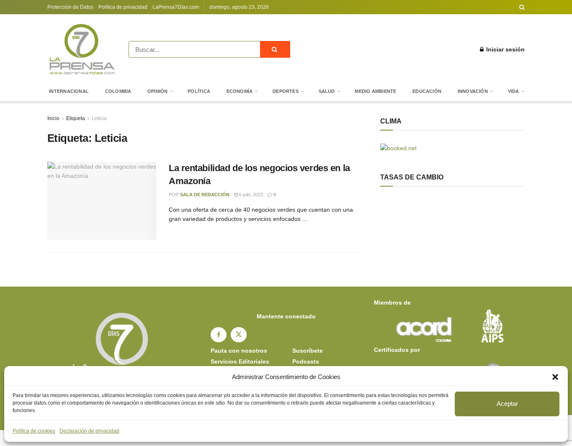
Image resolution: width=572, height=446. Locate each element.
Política (199, 91)
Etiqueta (75, 118)
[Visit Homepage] (82, 49)
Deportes (286, 91)
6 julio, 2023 (250, 194)
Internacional (69, 91)
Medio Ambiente (375, 91)
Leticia (99, 118)
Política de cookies (34, 431)
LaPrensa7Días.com (175, 7)
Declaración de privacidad (89, 431)
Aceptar (507, 403)
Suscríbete (307, 350)
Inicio (53, 118)
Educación (426, 91)
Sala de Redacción (204, 194)
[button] (555, 377)
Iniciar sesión (504, 49)
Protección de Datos (70, 7)
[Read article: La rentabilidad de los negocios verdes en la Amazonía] (101, 201)
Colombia (118, 91)
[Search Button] (522, 7)
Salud (327, 91)
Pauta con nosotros (239, 350)
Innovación (473, 91)
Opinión (157, 91)
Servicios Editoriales (240, 361)
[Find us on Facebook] (219, 334)
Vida (513, 91)
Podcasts (305, 361)
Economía (240, 91)
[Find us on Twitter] (239, 334)
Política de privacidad (122, 7)
